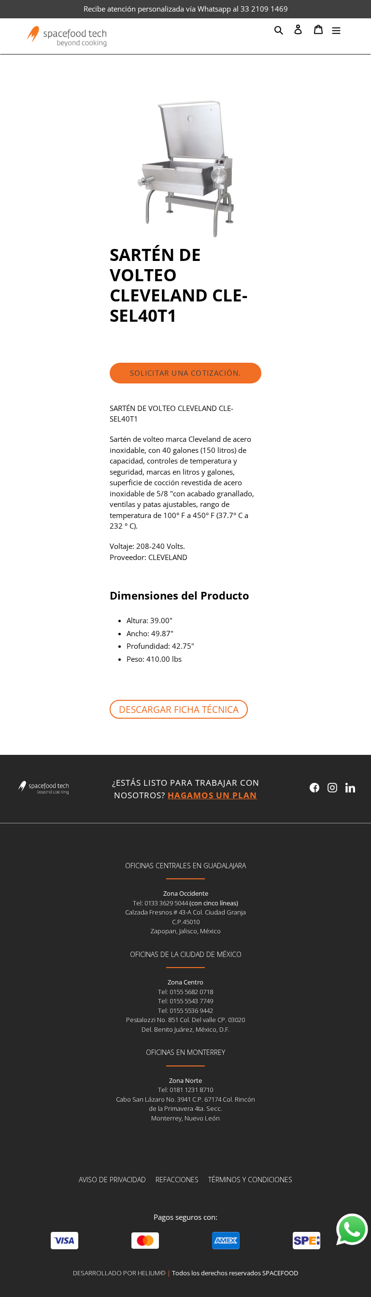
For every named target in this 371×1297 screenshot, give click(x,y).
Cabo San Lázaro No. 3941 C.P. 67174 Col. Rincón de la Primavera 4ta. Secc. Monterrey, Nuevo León (185, 1108)
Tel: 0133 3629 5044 (161, 903)
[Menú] (336, 29)
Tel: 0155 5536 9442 (185, 1010)
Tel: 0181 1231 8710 (185, 1089)
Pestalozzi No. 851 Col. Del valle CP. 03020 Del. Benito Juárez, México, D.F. (185, 1024)
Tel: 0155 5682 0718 (185, 991)
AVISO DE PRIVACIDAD (112, 1179)
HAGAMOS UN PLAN (212, 795)
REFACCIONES (177, 1179)
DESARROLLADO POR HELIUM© (119, 1273)
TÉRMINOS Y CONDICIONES (250, 1179)
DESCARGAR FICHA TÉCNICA (179, 709)
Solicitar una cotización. (186, 373)
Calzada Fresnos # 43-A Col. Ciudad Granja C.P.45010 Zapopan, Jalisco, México (185, 921)
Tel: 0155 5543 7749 (185, 1001)
